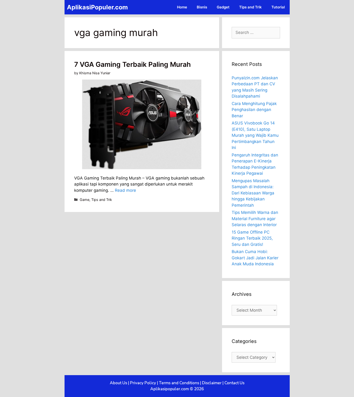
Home (182, 7)
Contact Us (234, 383)
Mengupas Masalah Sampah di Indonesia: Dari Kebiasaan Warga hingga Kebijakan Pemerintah (253, 193)
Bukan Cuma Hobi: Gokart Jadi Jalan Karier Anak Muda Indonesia (255, 257)
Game (84, 200)
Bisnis (202, 7)
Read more (125, 190)
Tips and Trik (250, 7)
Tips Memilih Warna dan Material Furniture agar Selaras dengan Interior (255, 218)
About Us (118, 383)
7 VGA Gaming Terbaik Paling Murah (132, 64)
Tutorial (278, 7)
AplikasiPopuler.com (97, 7)
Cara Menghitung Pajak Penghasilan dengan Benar (254, 109)
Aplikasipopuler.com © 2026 (177, 389)
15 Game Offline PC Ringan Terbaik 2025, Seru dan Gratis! (252, 238)
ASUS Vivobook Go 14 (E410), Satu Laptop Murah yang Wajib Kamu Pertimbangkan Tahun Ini (255, 135)
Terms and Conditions (179, 383)
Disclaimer (212, 383)
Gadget (223, 7)
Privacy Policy (143, 383)
